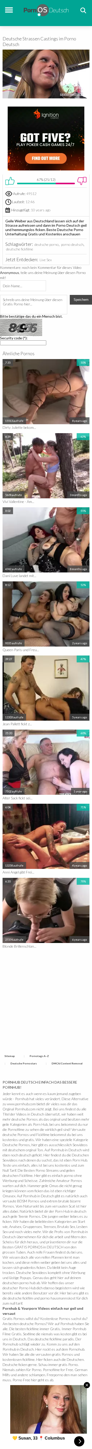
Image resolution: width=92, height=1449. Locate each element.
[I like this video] (10, 181)
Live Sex (46, 260)
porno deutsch (72, 244)
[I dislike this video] (82, 181)
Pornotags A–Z (39, 1055)
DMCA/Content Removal (67, 1063)
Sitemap (10, 1055)
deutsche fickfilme (19, 249)
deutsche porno (46, 244)
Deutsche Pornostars (23, 1063)
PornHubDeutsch (46, 10)
